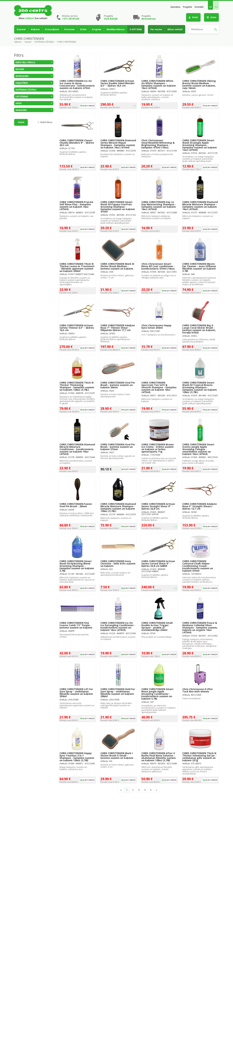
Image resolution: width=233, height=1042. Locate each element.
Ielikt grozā (88, 106)
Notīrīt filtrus (46, 122)
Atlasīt (21, 122)
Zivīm (83, 29)
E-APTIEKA (136, 29)
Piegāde (187, 7)
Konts (195, 17)
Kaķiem (35, 29)
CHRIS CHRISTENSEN (66, 42)
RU (216, 6)
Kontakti (199, 7)
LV (210, 6)
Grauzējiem (52, 29)
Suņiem (21, 29)
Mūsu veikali (175, 29)
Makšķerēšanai (116, 29)
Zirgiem (96, 29)
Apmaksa (175, 7)
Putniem (69, 29)
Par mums (156, 29)
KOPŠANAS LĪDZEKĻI (44, 42)
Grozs (213, 17)
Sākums (17, 42)
